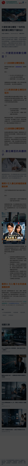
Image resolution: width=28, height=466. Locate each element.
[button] (2, 222)
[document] (14, 233)
